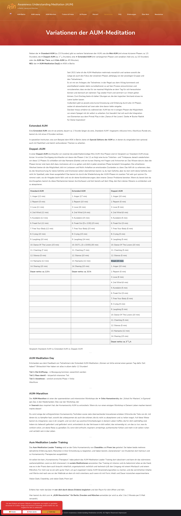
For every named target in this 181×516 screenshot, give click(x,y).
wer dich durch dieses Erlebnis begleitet (72, 489)
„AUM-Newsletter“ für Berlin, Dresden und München (76, 495)
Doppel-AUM (49, 56)
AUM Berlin (21, 14)
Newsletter (159, 14)
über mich (145, 14)
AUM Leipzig (35, 14)
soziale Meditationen (78, 463)
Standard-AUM (47, 53)
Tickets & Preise (68, 14)
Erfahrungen (131, 14)
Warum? (95, 14)
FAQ (119, 14)
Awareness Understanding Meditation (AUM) (45, 4)
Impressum (122, 513)
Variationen (108, 14)
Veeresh (35, 405)
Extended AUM (84, 56)
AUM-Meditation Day (48, 63)
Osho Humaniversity (110, 398)
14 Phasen (83, 14)
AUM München (51, 14)
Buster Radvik (138, 116)
